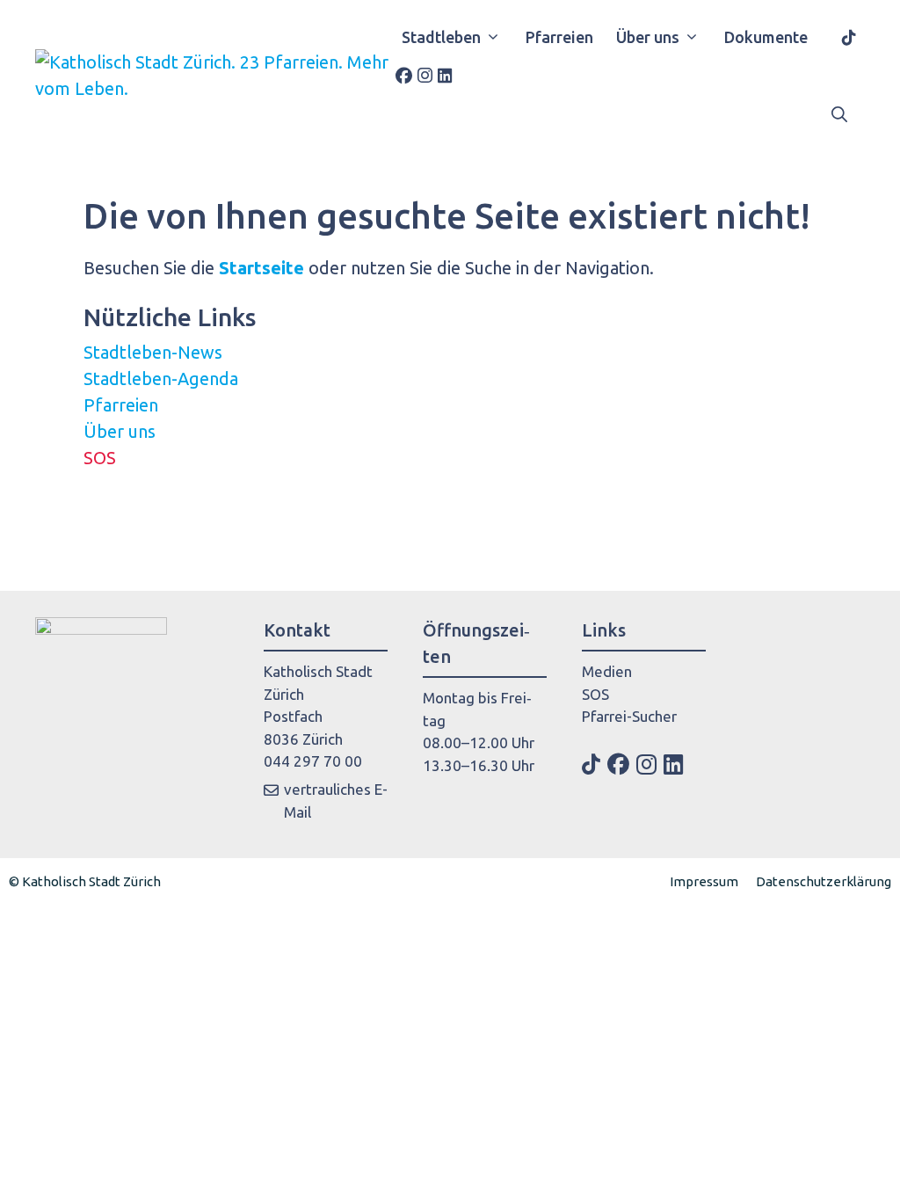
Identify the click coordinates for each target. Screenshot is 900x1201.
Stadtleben (441, 37)
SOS (99, 458)
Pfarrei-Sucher (544, 716)
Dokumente (766, 37)
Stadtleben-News (152, 352)
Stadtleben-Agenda (160, 378)
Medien (522, 671)
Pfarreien (559, 37)
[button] (839, 114)
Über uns (647, 37)
